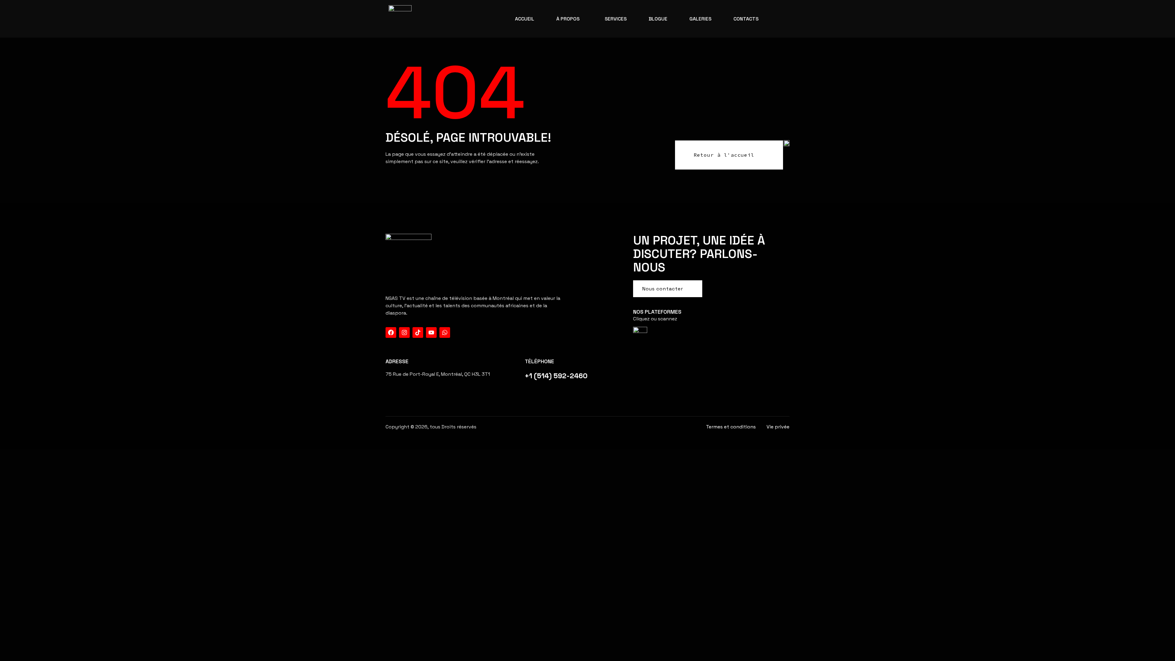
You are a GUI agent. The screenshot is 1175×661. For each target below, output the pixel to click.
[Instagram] (404, 332)
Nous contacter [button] (662, 289)
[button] (569, 19)
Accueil (524, 19)
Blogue (658, 19)
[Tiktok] (417, 332)
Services (616, 19)
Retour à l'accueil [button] (724, 155)
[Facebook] (391, 332)
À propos (568, 19)
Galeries (700, 19)
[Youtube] (431, 332)
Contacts (746, 19)
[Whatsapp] (444, 332)
